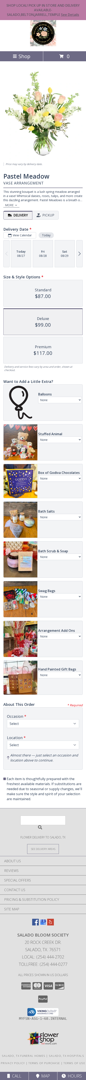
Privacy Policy (13, 1063)
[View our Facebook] (35, 924)
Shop (24, 56)
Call (15, 1076)
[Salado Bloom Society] (43, 45)
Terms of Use (74, 1063)
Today (46, 235)
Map (44, 1076)
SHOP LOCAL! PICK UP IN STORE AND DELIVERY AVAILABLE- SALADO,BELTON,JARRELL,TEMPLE (43, 10)
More (9, 205)
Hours (74, 1076)
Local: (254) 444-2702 (43, 957)
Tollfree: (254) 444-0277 (43, 964)
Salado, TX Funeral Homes (23, 1056)
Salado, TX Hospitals (66, 1056)
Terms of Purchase (44, 1063)
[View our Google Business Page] (43, 924)
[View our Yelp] (50, 924)
